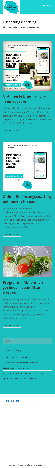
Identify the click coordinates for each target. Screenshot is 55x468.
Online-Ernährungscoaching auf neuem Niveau (27, 199)
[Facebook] (7, 401)
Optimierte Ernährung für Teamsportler (25, 99)
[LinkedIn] (17, 401)
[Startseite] (4, 26)
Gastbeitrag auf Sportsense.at (16, 368)
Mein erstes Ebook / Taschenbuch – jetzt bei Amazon (25, 373)
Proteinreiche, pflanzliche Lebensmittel (20, 362)
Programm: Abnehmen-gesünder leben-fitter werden (23, 287)
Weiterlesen (13, 131)
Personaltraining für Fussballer (16, 357)
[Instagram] (12, 401)
